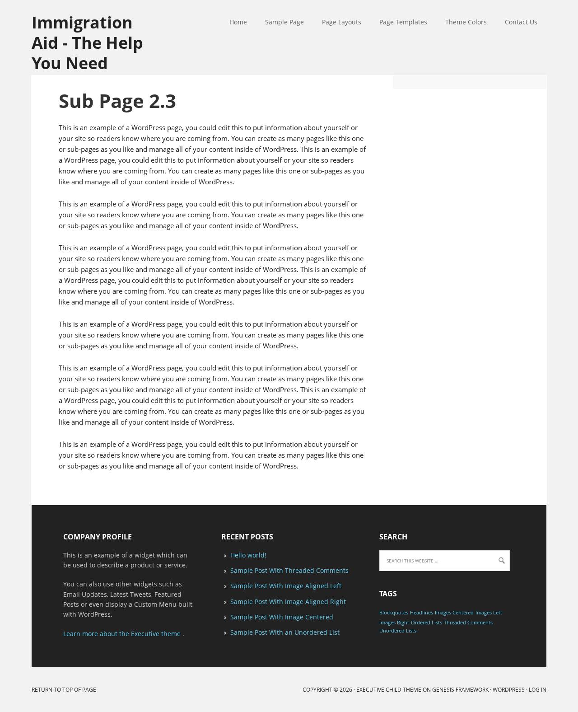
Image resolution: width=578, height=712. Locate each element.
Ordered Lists (426, 622)
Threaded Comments (468, 622)
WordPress (509, 689)
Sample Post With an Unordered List (285, 632)
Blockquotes (393, 612)
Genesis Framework (460, 689)
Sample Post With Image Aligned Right (288, 601)
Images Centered (454, 612)
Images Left (488, 612)
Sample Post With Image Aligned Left (285, 585)
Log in (537, 689)
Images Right (394, 622)
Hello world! (248, 555)
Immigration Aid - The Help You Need (87, 42)
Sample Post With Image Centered (281, 617)
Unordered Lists (397, 631)
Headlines (421, 612)
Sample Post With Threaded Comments (289, 570)
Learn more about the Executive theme (122, 633)
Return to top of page (64, 689)
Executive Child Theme (388, 689)
